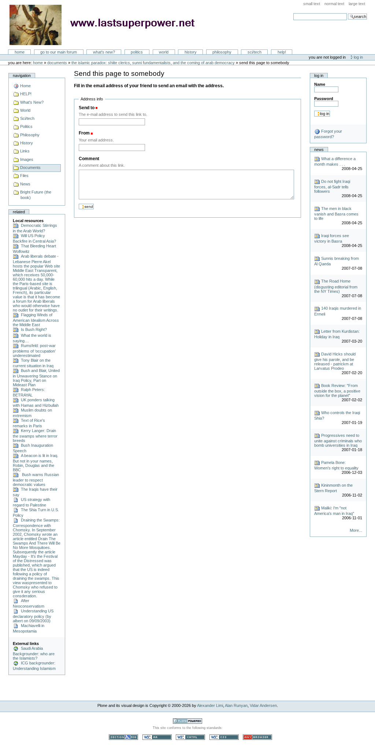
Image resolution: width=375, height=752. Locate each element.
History (191, 52)
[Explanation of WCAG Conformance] (157, 737)
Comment (89, 158)
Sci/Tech (254, 52)
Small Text (311, 3)
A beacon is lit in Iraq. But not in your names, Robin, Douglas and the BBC (35, 462)
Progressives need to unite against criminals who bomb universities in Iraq (338, 440)
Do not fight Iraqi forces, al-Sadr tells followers (332, 186)
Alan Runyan (236, 705)
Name (319, 84)
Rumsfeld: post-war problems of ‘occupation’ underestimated (34, 350)
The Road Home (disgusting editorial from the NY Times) (335, 286)
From (84, 133)
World (163, 52)
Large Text (357, 3)
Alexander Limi (210, 705)
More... (356, 530)
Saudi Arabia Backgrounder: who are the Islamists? (34, 653)
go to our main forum (58, 52)
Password (323, 98)
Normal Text (334, 3)
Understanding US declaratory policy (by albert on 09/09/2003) (33, 616)
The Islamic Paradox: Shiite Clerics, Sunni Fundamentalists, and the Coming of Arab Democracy (153, 62)
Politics (137, 52)
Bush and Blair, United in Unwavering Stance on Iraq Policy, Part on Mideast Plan (36, 377)
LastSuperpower (106, 25)
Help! (282, 52)
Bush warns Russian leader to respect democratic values (36, 479)
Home (20, 52)
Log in (358, 57)
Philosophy (221, 52)
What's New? (104, 52)
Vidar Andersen (263, 705)
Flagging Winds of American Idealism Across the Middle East (36, 320)
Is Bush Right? (33, 329)
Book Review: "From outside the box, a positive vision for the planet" (337, 390)
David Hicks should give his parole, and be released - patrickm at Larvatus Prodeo (335, 361)
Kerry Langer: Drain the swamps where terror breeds (35, 435)
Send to (86, 107)
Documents (57, 62)
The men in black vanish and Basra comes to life (336, 213)
